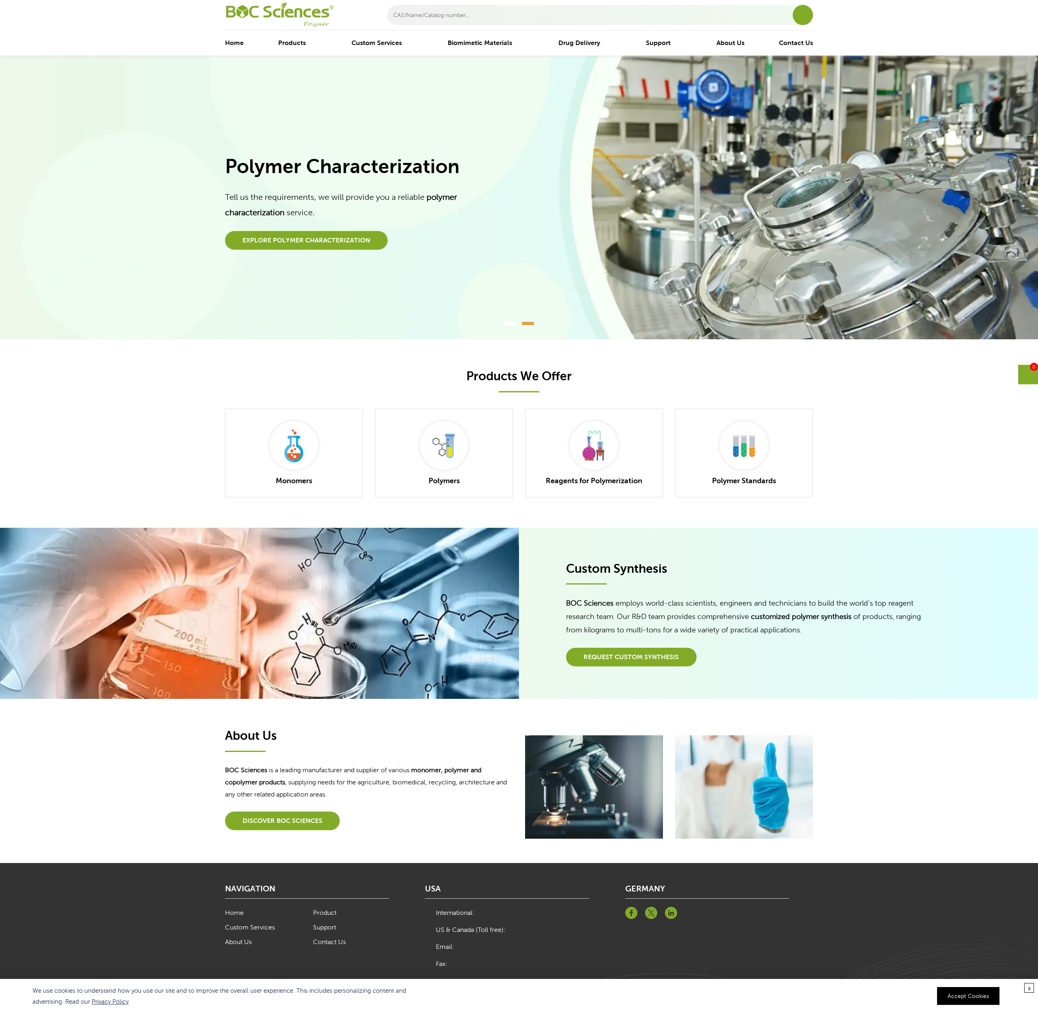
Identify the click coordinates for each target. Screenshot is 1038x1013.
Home (234, 43)
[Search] (803, 15)
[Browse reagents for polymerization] (594, 445)
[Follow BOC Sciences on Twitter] (651, 913)
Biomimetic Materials (480, 43)
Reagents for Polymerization (594, 480)
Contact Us (796, 43)
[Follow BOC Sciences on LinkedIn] (671, 913)
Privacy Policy (110, 1001)
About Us (730, 43)
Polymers (444, 480)
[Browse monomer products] (294, 445)
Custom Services (377, 43)
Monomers (294, 480)
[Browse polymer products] (444, 445)
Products (292, 43)
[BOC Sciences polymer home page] (286, 15)
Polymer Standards (744, 480)
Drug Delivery (579, 43)
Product (325, 913)
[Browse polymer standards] (744, 445)
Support (658, 43)
